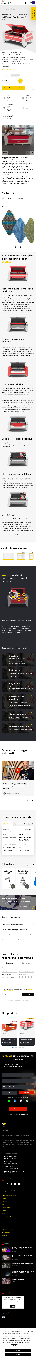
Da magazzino (6, 75)
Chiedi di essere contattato (13, 88)
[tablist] (18, 963)
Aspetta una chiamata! (18, 1109)
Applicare (26, 1092)
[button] (32, 153)
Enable (13, 1306)
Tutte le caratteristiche (8, 69)
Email (20, 968)
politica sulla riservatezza (21, 1114)
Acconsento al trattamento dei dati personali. (17, 990)
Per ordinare (15, 75)
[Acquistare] (20, 81)
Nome (3, 968)
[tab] (7, 823)
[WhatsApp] (27, 1101)
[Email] (15, 1101)
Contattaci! (24, 907)
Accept (18, 1350)
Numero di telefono (7, 974)
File (11, 994)
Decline (18, 1354)
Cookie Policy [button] (14, 1344)
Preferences (18, 1358)
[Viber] (21, 1101)
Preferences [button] (22, 1345)
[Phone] (9, 1101)
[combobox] (4, 977)
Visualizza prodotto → (7, 1042)
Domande (26, 963)
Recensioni (10, 963)
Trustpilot (33, 89)
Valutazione (22, 974)
